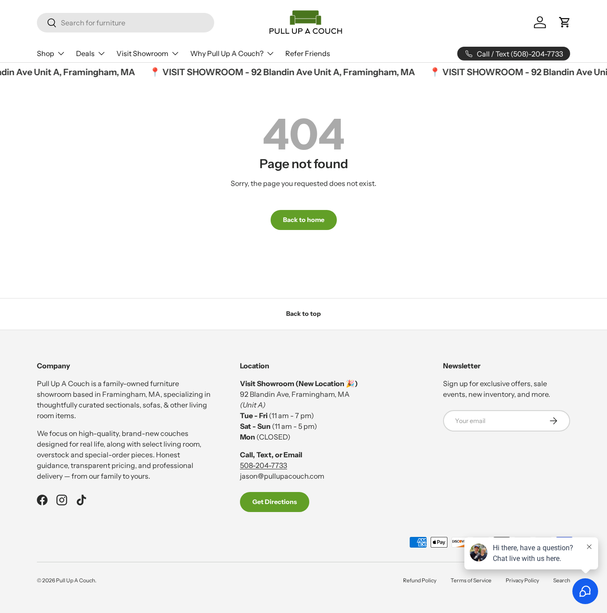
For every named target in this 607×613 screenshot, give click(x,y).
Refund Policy (419, 580)
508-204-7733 (263, 465)
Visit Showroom (142, 53)
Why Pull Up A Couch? (227, 53)
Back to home (303, 220)
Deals (85, 53)
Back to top (303, 314)
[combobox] (125, 22)
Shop (45, 53)
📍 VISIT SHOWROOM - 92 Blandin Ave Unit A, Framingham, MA (279, 72)
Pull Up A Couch (75, 580)
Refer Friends (307, 53)
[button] (565, 22)
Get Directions (274, 502)
